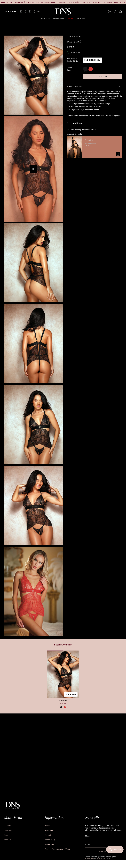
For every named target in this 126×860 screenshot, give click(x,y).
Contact (48, 835)
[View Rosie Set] (33, 169)
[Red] (65, 707)
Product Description (74, 86)
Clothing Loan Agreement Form (57, 849)
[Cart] (120, 11)
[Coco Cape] (74, 147)
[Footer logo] (12, 805)
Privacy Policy (89, 858)
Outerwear (8, 830)
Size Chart (49, 830)
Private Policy (50, 844)
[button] (45, 19)
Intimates (7, 826)
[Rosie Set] (63, 674)
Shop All (7, 840)
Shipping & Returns (74, 123)
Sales (6, 835)
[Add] (118, 154)
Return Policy (50, 840)
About (47, 826)
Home (69, 36)
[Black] (61, 707)
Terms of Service (101, 858)
